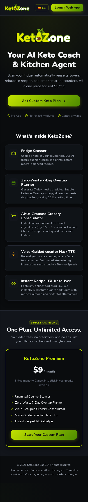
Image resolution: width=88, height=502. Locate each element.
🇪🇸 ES (42, 8)
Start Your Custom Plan (44, 434)
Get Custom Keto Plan (41, 100)
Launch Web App (67, 8)
